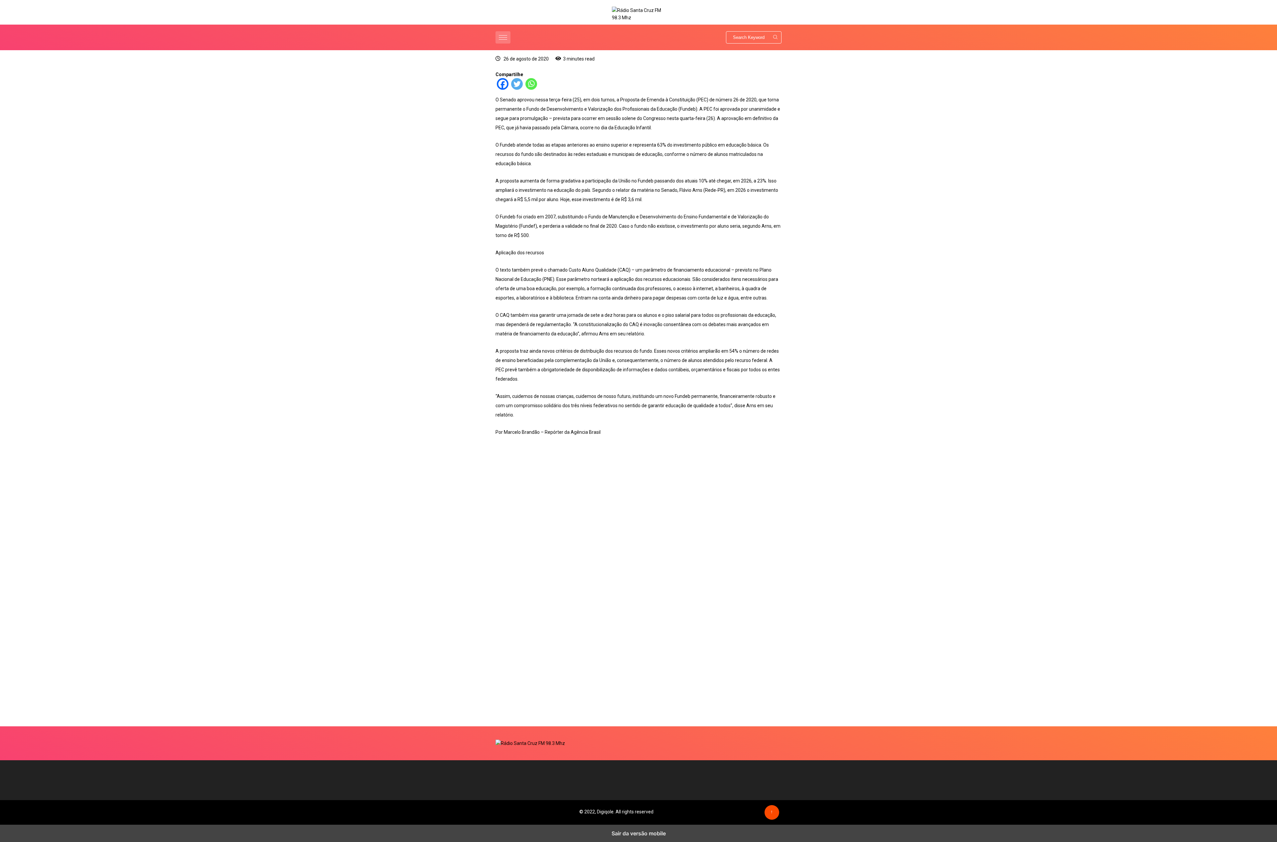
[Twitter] (517, 88)
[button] (504, 37)
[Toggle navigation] (503, 37)
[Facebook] (503, 88)
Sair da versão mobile (639, 833)
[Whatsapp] (531, 88)
